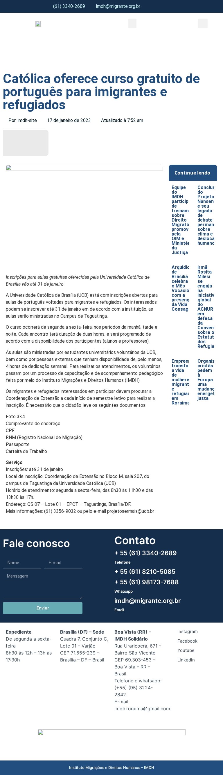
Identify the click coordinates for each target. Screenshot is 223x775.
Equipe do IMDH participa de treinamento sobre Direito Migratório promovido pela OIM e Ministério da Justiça (185, 220)
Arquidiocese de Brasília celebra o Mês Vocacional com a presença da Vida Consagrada (186, 288)
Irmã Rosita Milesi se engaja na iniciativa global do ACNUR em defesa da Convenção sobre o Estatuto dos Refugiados (209, 307)
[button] (132, 23)
